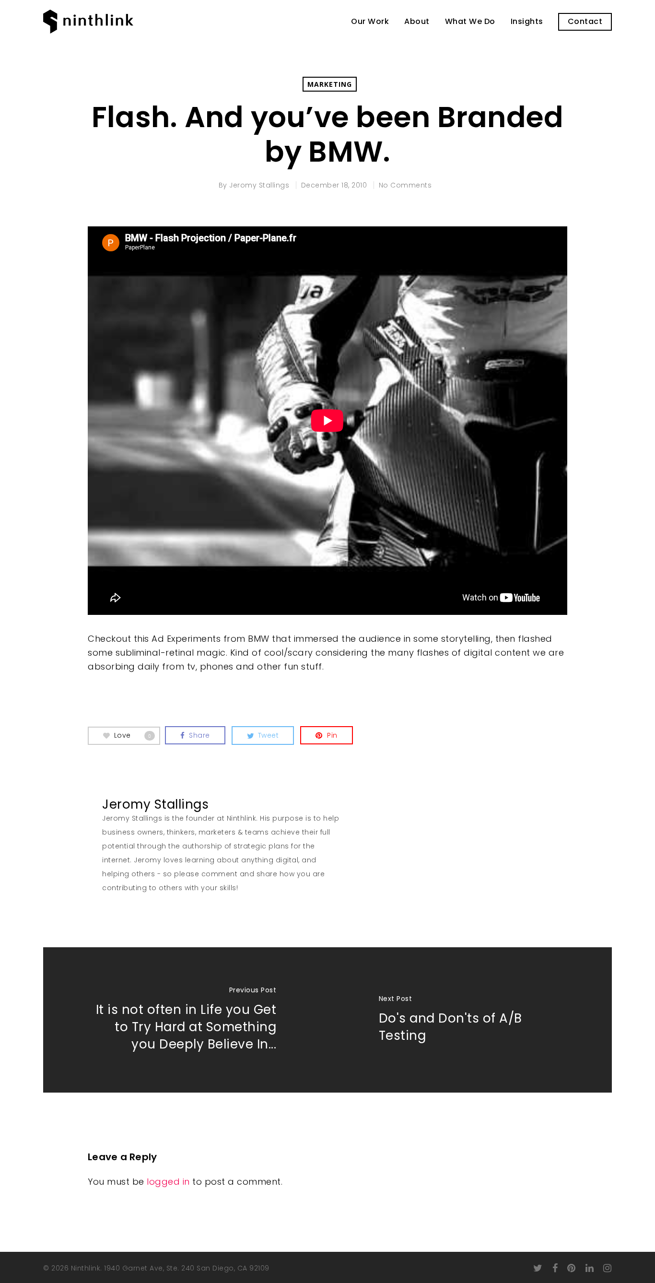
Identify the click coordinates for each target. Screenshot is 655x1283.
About (417, 21)
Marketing (329, 84)
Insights (527, 21)
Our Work (370, 21)
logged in (168, 1182)
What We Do (470, 21)
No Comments (405, 185)
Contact (585, 21)
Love (133, 735)
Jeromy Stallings (259, 185)
